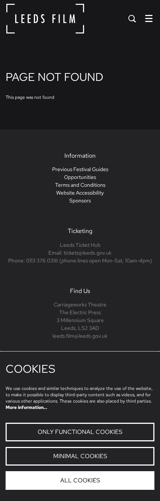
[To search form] (132, 18)
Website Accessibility (80, 192)
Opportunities (80, 177)
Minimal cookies (80, 456)
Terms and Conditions (80, 185)
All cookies (80, 480)
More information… (26, 407)
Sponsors (80, 200)
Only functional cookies (80, 432)
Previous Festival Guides (80, 169)
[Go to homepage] (45, 19)
